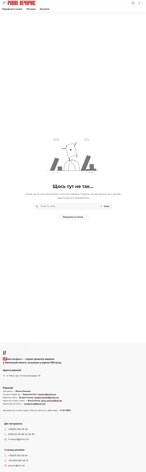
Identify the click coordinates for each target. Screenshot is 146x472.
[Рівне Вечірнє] (26, 3)
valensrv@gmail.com (47, 394)
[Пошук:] (69, 206)
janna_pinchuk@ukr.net (51, 401)
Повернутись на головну (73, 217)
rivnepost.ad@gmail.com (35, 404)
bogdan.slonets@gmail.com (47, 397)
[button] (5, 3)
